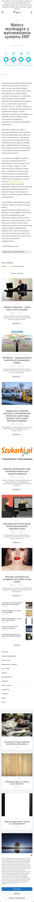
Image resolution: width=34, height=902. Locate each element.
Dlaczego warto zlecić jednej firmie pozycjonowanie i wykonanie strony (17, 526)
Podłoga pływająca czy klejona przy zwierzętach (11, 611)
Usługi (17, 20)
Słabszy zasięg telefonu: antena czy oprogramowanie (11, 619)
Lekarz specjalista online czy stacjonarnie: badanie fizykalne (11, 635)
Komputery (5, 681)
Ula (15, 313)
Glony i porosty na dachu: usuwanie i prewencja (10, 627)
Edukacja (4, 673)
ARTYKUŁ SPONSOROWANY (14, 354)
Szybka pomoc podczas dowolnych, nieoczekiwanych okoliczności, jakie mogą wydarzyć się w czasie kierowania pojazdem (17, 416)
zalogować (9, 266)
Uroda (3, 698)
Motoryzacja (5, 689)
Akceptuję (17, 889)
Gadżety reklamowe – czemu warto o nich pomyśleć (17, 308)
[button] (31, 855)
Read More (16, 323)
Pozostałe (5, 694)
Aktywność (5, 652)
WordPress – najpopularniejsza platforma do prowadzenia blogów (17, 360)
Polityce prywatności (12, 883)
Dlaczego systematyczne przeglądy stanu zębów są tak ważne (17, 579)
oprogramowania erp (17, 181)
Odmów (17, 893)
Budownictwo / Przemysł (9, 664)
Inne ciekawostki (7, 677)
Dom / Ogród (6, 668)
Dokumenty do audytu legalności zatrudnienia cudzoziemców (12, 603)
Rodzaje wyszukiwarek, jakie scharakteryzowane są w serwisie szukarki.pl (17, 471)
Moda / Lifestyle (7, 685)
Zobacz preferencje (17, 898)
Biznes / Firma (6, 660)
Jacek (15, 585)
